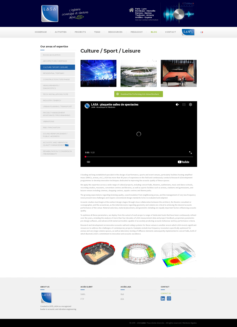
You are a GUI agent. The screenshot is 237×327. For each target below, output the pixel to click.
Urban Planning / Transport (57, 106)
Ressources (115, 32)
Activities (61, 32)
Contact (170, 32)
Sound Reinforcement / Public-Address (55, 135)
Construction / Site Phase (56, 79)
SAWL (83, 294)
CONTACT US (166, 293)
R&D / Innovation (51, 127)
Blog (154, 32)
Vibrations (48, 121)
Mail (122, 294)
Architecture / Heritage (55, 61)
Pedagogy (137, 32)
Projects (80, 32)
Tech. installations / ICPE (55, 94)
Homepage (41, 32)
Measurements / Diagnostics (51, 86)
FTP (82, 299)
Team (97, 32)
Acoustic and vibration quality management (55, 143)
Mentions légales (190, 323)
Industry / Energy (52, 100)
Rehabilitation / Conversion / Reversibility (57, 152)
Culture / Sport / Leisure (55, 67)
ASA (122, 299)
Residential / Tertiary (53, 73)
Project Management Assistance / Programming (56, 114)
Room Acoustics (51, 55)
